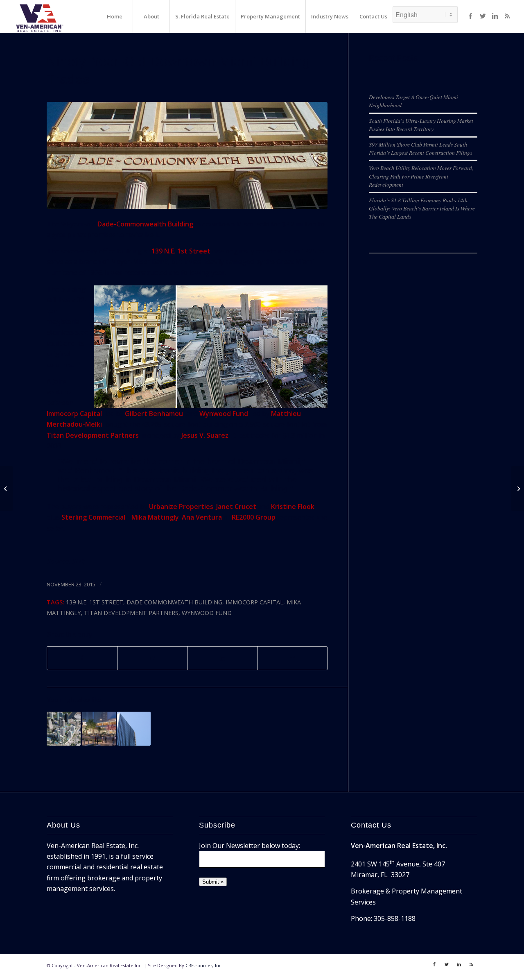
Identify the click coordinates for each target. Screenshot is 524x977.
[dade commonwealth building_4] (187, 155)
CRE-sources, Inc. (204, 965)
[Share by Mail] (292, 658)
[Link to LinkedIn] (495, 16)
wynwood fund (207, 613)
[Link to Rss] (507, 16)
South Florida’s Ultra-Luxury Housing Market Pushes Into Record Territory (421, 125)
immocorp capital (254, 602)
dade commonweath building (174, 602)
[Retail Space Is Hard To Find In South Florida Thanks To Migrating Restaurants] (99, 729)
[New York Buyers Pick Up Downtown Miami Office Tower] (134, 729)
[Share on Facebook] (82, 658)
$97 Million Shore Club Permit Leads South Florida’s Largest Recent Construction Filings (420, 148)
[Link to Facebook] (470, 16)
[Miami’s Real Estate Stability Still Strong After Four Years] (517, 488)
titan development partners (131, 613)
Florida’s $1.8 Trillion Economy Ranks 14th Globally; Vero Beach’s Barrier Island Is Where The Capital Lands (422, 208)
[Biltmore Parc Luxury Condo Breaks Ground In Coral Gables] (6, 488)
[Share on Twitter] (152, 658)
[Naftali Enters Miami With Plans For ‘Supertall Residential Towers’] (64, 729)
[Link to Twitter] (483, 16)
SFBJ (78, 560)
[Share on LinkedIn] (222, 658)
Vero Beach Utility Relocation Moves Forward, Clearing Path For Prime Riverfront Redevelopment (421, 176)
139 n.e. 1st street (94, 602)
